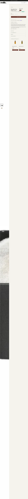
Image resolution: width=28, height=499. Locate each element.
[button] (25, 2)
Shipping (12, 19)
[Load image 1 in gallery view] (2, 105)
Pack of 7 (13, 14)
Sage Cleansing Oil (21, 46)
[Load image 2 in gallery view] (2, 108)
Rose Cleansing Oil (14, 46)
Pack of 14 (16, 14)
